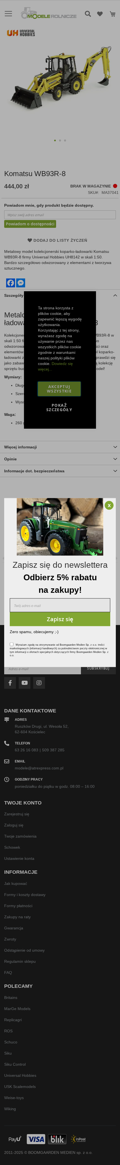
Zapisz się (60, 619)
